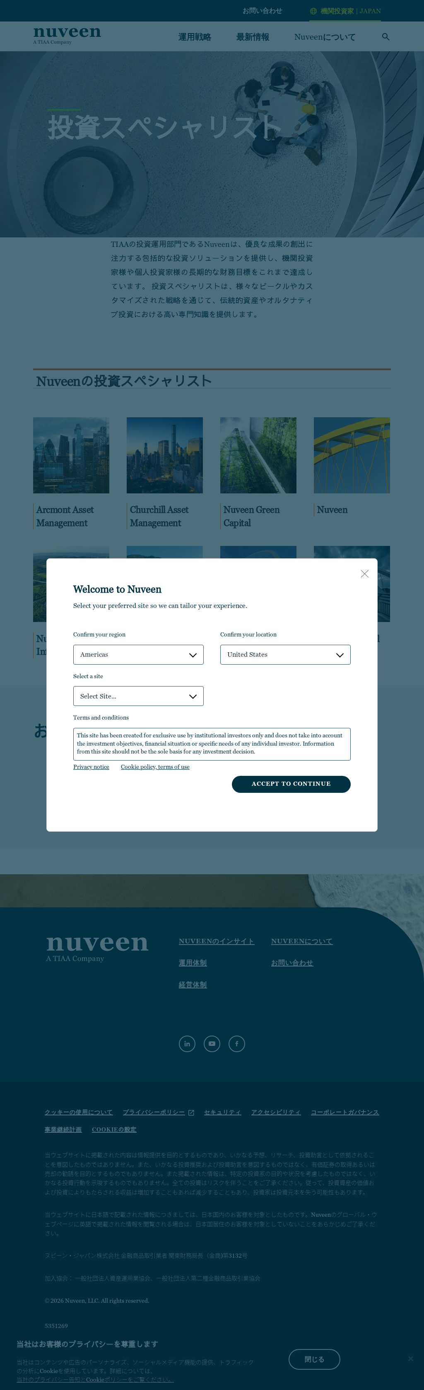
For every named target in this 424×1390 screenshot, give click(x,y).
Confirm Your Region (99, 634)
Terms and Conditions (101, 717)
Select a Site (88, 676)
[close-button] (365, 574)
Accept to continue (291, 783)
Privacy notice (91, 766)
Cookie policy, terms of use (155, 766)
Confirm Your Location (248, 634)
